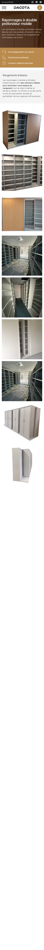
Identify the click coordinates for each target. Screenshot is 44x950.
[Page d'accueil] (22, 7)
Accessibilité (7, 2)
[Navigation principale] (4, 7)
